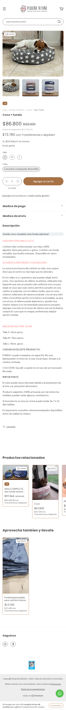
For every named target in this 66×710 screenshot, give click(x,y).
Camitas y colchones (16, 110)
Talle (5, 152)
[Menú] (4, 9)
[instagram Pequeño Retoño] (5, 644)
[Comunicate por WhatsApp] (59, 693)
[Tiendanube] (33, 696)
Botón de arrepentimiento (33, 689)
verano (29, 110)
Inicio (5, 110)
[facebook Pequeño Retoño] (13, 644)
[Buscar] (59, 21)
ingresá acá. (55, 684)
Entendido (56, 705)
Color (5, 164)
